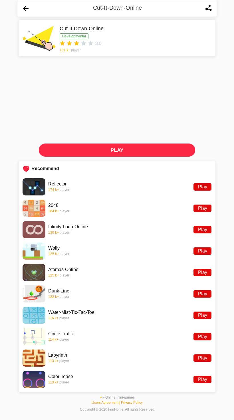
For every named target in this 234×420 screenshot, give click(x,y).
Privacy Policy (132, 403)
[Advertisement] (117, 99)
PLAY (117, 150)
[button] (25, 8)
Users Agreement (105, 403)
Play (202, 186)
